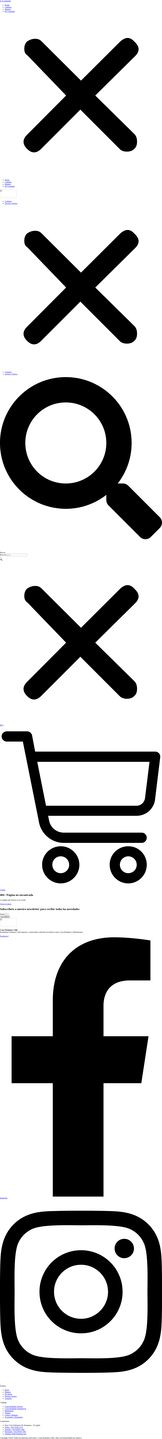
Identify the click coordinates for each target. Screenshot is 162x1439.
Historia (8, 9)
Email (2, 914)
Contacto (8, 201)
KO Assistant (10, 11)
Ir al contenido (5, 1)
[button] (81, 95)
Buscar (2, 553)
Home (7, 5)
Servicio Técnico (11, 203)
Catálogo (8, 7)
